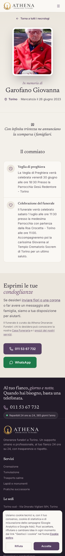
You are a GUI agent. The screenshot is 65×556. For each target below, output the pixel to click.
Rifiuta (19, 546)
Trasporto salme (13, 478)
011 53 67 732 (25, 349)
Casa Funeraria (21, 330)
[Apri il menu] (58, 6)
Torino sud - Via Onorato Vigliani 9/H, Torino (30, 506)
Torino (12, 99)
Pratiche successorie (16, 489)
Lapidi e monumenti (15, 483)
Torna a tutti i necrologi (34, 18)
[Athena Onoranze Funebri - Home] (18, 6)
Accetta (46, 546)
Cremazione (10, 466)
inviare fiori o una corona (41, 300)
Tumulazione (11, 472)
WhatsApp (23, 362)
